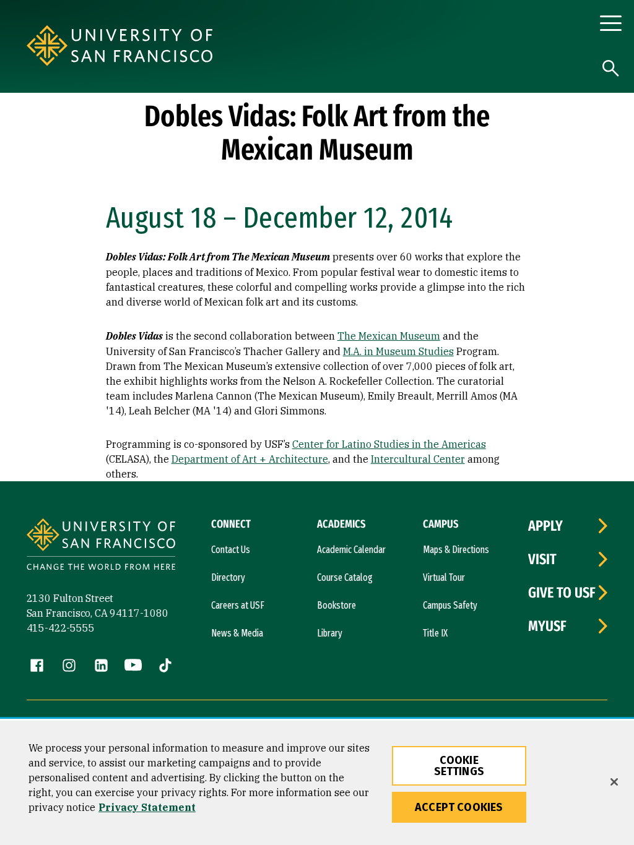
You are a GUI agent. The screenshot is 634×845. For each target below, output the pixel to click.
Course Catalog (345, 577)
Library (329, 633)
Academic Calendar (351, 549)
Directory (228, 577)
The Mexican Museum (388, 336)
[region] (317, 783)
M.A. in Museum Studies (398, 351)
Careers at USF (237, 605)
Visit (542, 559)
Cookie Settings (459, 765)
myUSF (547, 626)
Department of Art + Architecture (250, 459)
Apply (545, 525)
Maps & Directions (456, 549)
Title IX (435, 633)
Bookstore (336, 605)
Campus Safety (450, 605)
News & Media (237, 633)
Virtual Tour (444, 577)
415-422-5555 (61, 628)
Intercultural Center (418, 459)
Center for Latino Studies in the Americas (389, 444)
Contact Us (230, 549)
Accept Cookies (459, 807)
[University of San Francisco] (145, 45)
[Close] (614, 782)
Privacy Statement (147, 807)
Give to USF (562, 592)
